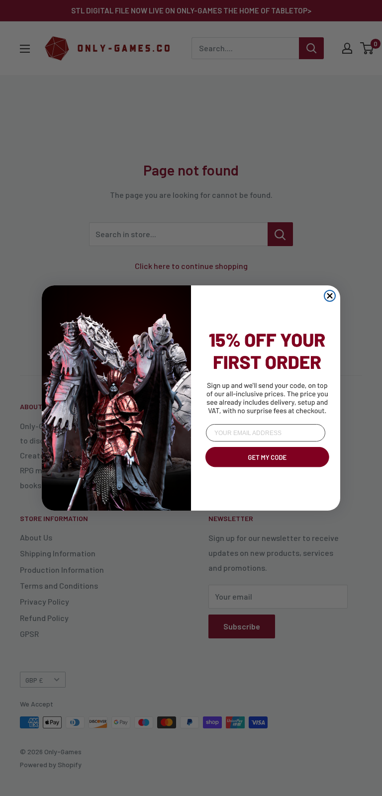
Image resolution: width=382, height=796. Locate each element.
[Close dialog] (329, 295)
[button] (265, 469)
